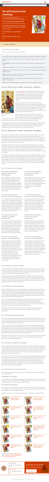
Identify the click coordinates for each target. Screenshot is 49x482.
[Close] (46, 228)
